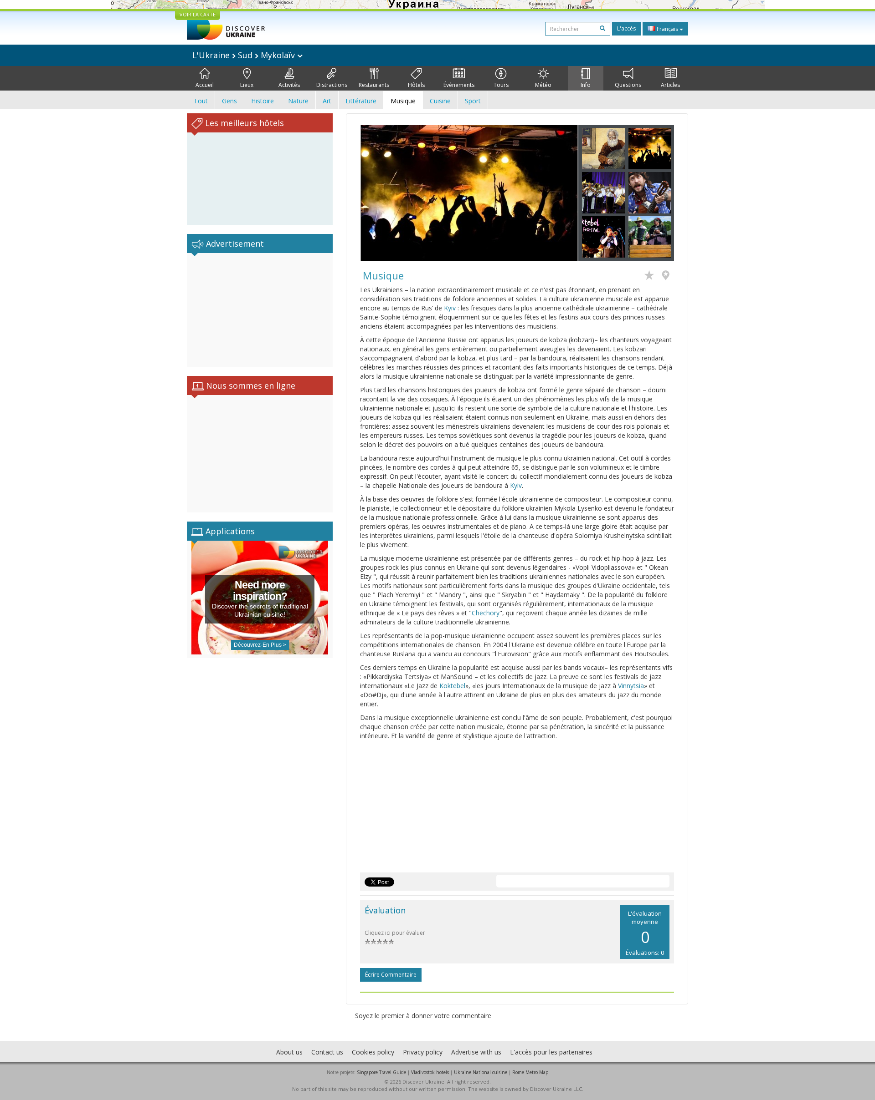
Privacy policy (423, 1052)
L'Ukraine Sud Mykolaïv (244, 55)
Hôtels (416, 85)
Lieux (246, 85)
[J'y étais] (668, 276)
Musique (403, 100)
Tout (201, 100)
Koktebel (452, 685)
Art (327, 100)
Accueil (205, 85)
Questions (628, 85)
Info (586, 85)
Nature (298, 100)
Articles (670, 85)
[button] (376, 193)
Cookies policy (373, 1052)
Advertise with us (476, 1052)
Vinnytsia (631, 685)
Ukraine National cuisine (480, 1072)
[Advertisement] (259, 310)
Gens (229, 100)
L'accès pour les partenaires (551, 1052)
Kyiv (450, 308)
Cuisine (440, 100)
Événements (458, 85)
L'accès (626, 28)
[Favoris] (651, 276)
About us (289, 1052)
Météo (543, 85)
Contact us (327, 1052)
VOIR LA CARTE (198, 14)
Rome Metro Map (530, 1072)
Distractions (331, 85)
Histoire (262, 100)
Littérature (360, 100)
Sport (473, 100)
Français (667, 29)
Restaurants (374, 85)
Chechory (485, 612)
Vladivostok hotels (430, 1072)
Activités (289, 85)
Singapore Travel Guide (381, 1072)
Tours (501, 85)
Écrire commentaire (391, 974)
